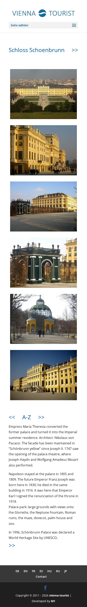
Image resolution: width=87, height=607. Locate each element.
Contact (41, 576)
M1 (53, 601)
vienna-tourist (59, 595)
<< (12, 417)
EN (26, 571)
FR (33, 571)
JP (65, 571)
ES (41, 571)
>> (75, 50)
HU (49, 571)
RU (58, 571)
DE (17, 571)
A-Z (26, 417)
